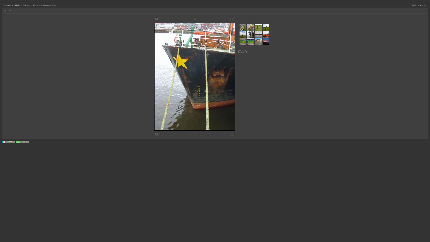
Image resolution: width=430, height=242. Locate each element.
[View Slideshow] (9, 11)
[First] (156, 19)
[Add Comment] (195, 19)
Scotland (36, 5)
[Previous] (159, 19)
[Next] (230, 19)
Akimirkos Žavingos (22, 5)
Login (414, 5)
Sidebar (423, 5)
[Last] (233, 19)
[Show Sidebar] (5, 11)
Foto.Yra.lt (7, 5)
